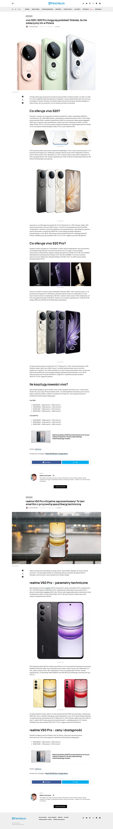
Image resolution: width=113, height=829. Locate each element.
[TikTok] (83, 3)
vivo (40, 97)
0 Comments (57, 26)
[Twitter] (93, 3)
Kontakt (66, 817)
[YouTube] (86, 3)
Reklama (60, 817)
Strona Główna (43, 817)
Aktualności (29, 16)
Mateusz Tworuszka (45, 475)
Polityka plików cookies (45, 819)
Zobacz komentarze (60, 486)
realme (48, 588)
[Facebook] (100, 3)
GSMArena (38, 449)
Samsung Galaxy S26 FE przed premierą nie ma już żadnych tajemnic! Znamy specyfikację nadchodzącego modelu (70, 437)
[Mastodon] (96, 3)
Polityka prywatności (59, 819)
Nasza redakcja (52, 817)
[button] (13, 3)
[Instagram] (90, 3)
